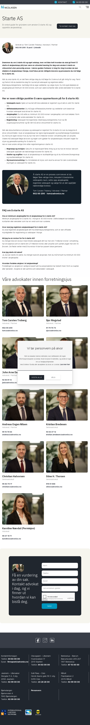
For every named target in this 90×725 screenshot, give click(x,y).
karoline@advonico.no (11, 539)
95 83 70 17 (7, 484)
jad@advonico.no (9, 383)
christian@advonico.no (11, 487)
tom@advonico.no (10, 331)
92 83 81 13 (7, 380)
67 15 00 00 (73, 665)
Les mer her (65, 364)
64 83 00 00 (14, 659)
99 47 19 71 (7, 536)
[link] (62, 2)
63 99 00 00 (14, 682)
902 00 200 (7, 328)
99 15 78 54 (7, 432)
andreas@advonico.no (11, 435)
